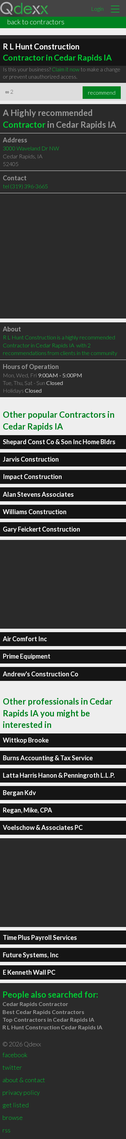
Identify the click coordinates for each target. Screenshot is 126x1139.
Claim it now (65, 69)
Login (97, 8)
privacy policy (21, 1092)
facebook (14, 1055)
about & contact (23, 1080)
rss (6, 1130)
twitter (12, 1067)
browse (12, 1117)
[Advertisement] (63, 256)
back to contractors (35, 21)
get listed (15, 1105)
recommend (101, 92)
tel (25, 186)
